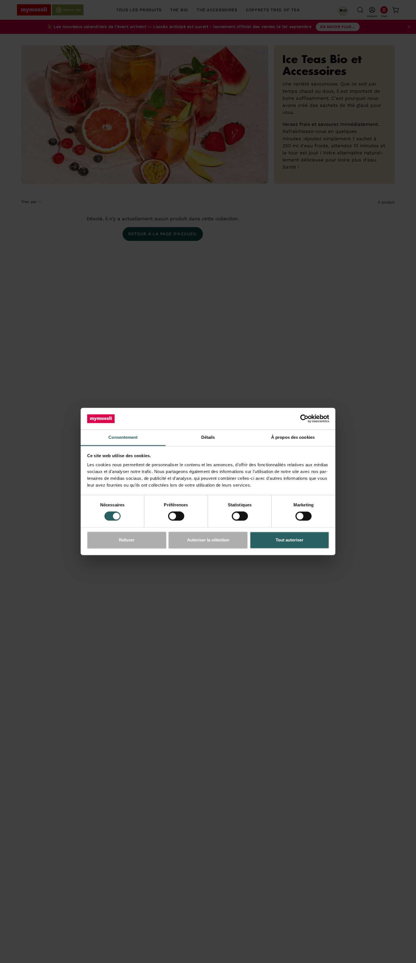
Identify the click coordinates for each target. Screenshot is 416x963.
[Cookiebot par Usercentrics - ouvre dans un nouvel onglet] (304, 418)
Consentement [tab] (123, 437)
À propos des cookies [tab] (293, 437)
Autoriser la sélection (208, 539)
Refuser (126, 539)
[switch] (176, 516)
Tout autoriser (289, 539)
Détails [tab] (208, 437)
